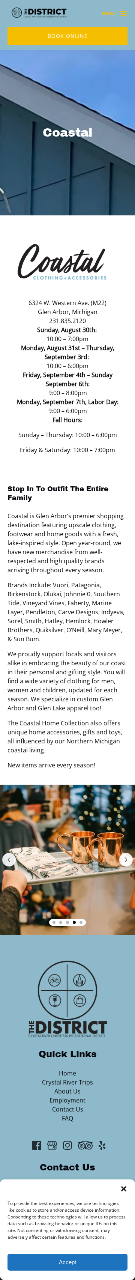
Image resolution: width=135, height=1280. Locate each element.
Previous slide (9, 859)
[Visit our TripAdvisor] (85, 1145)
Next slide (126, 859)
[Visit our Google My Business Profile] (52, 1145)
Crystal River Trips (67, 1082)
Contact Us (67, 1109)
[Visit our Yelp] (102, 1145)
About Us (67, 1091)
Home (67, 1073)
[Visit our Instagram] (67, 1145)
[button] (124, 1189)
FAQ (67, 1118)
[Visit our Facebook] (36, 1145)
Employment (68, 1100)
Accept (67, 1262)
